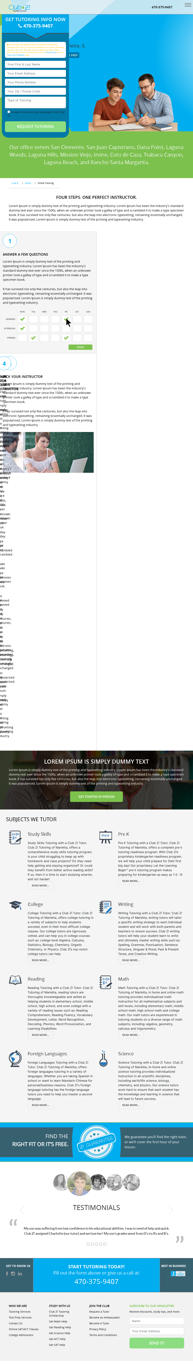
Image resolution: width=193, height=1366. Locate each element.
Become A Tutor (99, 1323)
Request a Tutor (99, 1311)
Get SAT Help (57, 1345)
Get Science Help (59, 1333)
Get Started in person (96, 797)
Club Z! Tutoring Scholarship (59, 1313)
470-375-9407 (162, 7)
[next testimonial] (171, 1210)
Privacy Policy (51, 52)
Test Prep (71, 55)
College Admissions (21, 1335)
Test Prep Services (20, 1317)
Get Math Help (58, 1321)
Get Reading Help (60, 1327)
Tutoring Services (20, 1311)
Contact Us (15, 1323)
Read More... (40, 885)
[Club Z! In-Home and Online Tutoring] (19, 8)
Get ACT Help (57, 1339)
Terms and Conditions (16, 55)
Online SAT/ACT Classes (24, 1329)
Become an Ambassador (104, 1317)
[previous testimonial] (22, 1210)
